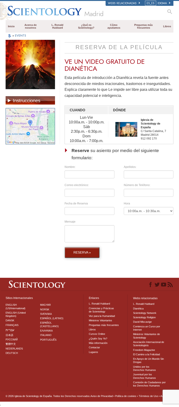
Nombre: (70, 167)
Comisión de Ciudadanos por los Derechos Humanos (149, 384)
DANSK (10, 320)
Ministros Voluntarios (100, 320)
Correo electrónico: (77, 185)
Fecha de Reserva (76, 203)
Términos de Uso (148, 396)
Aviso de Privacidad (101, 396)
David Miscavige (142, 321)
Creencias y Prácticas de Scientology (101, 310)
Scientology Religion (144, 317)
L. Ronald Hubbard (57, 26)
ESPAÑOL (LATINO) (51, 318)
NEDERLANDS (14, 348)
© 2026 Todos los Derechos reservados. (48, 396)
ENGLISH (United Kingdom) (16, 314)
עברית (10, 330)
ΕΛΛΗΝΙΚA (46, 330)
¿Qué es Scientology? (86, 26)
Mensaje (70, 221)
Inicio (11, 26)
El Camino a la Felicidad (146, 354)
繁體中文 (11, 344)
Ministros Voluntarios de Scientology (146, 336)
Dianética (138, 308)
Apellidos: (130, 167)
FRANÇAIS (12, 325)
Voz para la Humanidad (102, 316)
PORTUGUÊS (48, 339)
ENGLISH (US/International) (15, 306)
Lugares (93, 352)
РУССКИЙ (12, 339)
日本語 (9, 335)
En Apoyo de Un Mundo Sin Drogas (148, 360)
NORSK (44, 309)
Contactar (94, 347)
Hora (127, 203)
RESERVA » (82, 252)
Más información (98, 343)
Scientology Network (144, 313)
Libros (167, 26)
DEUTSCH (12, 353)
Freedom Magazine (144, 350)
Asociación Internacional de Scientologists (148, 344)
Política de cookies (125, 396)
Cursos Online (97, 333)
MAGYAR (45, 304)
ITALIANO (46, 335)
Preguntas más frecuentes (143, 26)
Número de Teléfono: (137, 185)
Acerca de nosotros (30, 26)
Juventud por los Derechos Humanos (144, 376)
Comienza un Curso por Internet (146, 328)
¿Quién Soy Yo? (98, 338)
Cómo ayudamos (113, 26)
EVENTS (20, 35)
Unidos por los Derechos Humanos (144, 368)
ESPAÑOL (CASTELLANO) (49, 324)
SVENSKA (46, 313)
